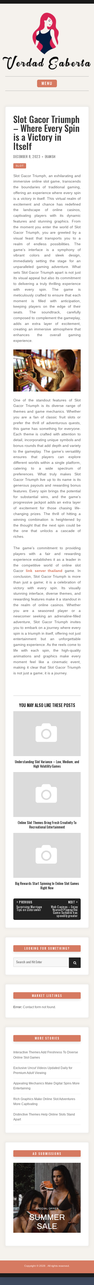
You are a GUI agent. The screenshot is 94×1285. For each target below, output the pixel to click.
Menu (47, 83)
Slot (20, 165)
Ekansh (50, 156)
